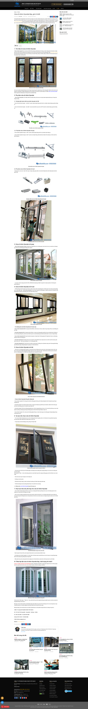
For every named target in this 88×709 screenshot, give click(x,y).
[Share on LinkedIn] (55, 16)
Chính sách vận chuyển (68, 685)
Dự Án (54, 8)
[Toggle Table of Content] (19, 46)
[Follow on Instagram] (71, 0)
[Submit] (73, 4)
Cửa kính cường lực (53, 685)
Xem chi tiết (23, 631)
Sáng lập (40, 683)
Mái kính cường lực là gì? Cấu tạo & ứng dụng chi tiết (67, 22)
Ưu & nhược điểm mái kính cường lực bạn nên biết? (67, 18)
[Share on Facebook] (50, 16)
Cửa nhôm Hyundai (54, 52)
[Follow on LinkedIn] (24, 698)
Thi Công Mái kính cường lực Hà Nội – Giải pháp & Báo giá (68, 25)
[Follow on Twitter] (72, 0)
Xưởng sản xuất (42, 685)
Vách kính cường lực (53, 687)
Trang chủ (26, 8)
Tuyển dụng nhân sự (42, 688)
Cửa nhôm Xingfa (52, 688)
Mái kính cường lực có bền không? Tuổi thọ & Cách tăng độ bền (68, 15)
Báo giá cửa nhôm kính (64, 33)
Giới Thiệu (32, 8)
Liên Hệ (62, 8)
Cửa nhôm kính (38, 8)
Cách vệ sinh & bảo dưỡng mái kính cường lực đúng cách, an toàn (50, 673)
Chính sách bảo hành (68, 683)
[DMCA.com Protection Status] (42, 693)
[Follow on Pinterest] (22, 698)
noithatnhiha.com (21, 621)
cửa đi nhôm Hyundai (24, 486)
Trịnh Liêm (20, 16)
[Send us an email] (73, 0)
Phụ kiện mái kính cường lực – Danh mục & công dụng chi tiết (36, 662)
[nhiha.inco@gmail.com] (16, 0)
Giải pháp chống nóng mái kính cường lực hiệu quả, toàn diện (21, 673)
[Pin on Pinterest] (54, 16)
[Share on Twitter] (52, 16)
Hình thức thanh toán (68, 688)
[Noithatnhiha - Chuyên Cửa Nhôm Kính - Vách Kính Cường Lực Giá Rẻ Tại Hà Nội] (14, 0)
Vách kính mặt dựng (47, 8)
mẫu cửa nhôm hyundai (53, 91)
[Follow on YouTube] (26, 698)
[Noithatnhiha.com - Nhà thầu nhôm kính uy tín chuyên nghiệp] (17, 4)
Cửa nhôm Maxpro (53, 690)
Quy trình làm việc (42, 690)
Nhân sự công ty (42, 687)
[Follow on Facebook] (70, 0)
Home (15, 12)
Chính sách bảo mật (68, 687)
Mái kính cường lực (53, 693)
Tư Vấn (57, 8)
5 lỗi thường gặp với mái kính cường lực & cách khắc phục (67, 28)
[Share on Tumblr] (57, 16)
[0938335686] (20, 0)
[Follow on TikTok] (19, 698)
